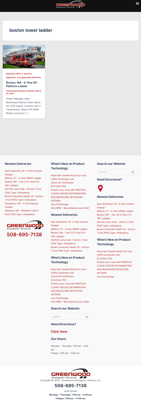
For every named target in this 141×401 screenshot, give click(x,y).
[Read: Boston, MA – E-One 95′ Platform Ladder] (24, 56)
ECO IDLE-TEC (58, 186)
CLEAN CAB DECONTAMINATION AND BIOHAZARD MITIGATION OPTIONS (68, 197)
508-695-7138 (24, 235)
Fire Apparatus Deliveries (29, 77)
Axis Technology (59, 204)
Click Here (59, 332)
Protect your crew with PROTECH (68, 190)
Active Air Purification (62, 182)
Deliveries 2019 (13, 73)
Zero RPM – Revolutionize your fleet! (70, 208)
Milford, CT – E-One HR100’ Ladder (23, 178)
